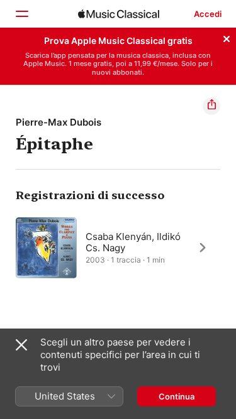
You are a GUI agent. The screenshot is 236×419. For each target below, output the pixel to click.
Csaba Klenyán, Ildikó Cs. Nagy (133, 241)
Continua (176, 396)
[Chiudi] (226, 37)
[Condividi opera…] (211, 106)
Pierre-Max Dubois (58, 122)
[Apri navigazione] (21, 14)
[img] (118, 13)
